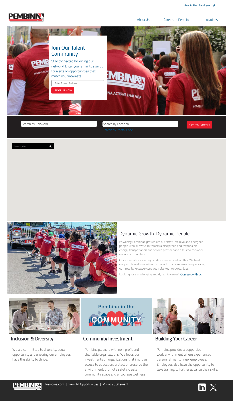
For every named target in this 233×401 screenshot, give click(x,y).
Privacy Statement (115, 384)
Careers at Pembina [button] (177, 19)
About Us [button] (143, 19)
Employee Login (207, 5)
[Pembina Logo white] (27, 386)
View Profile (190, 5)
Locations (211, 19)
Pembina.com (54, 384)
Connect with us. (191, 274)
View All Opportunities (83, 384)
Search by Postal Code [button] (118, 129)
